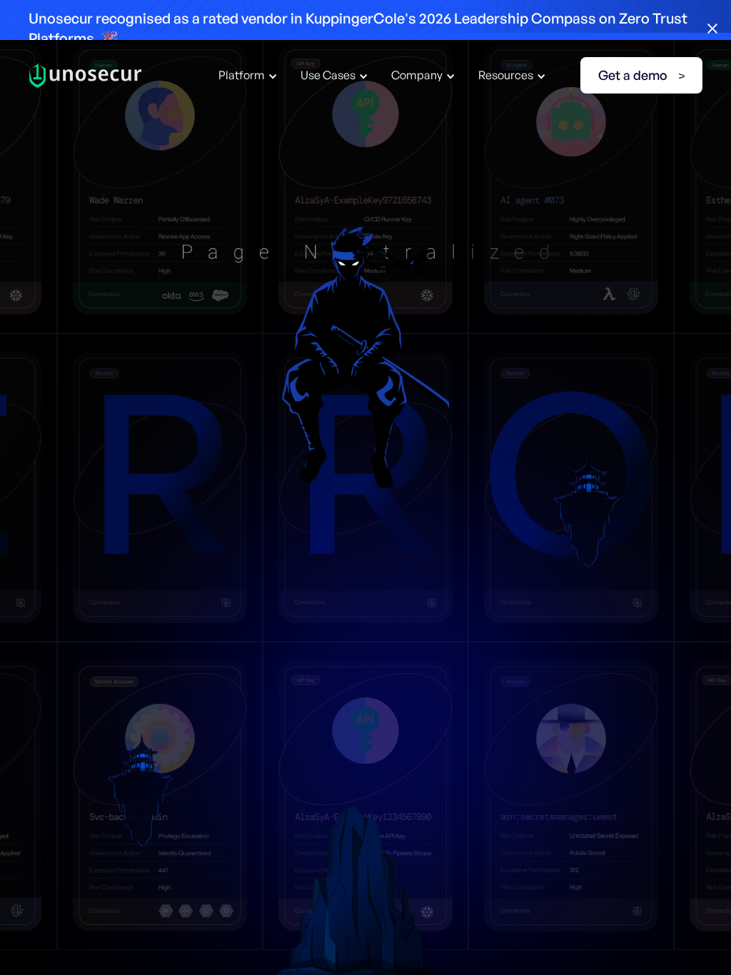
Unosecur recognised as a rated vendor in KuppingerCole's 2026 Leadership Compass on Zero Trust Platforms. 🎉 (358, 28)
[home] (86, 75)
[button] (248, 75)
